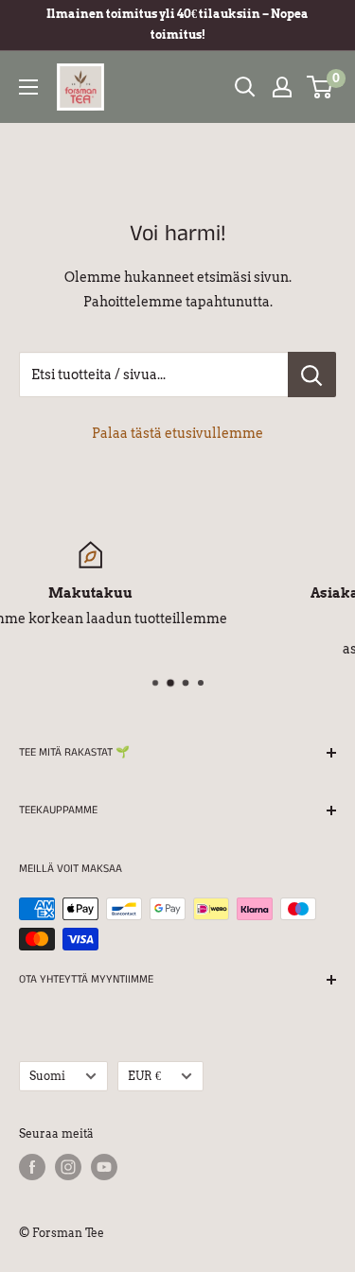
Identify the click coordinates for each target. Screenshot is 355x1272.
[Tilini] (282, 87)
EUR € (144, 1076)
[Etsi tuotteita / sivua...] (312, 374)
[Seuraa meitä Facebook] (32, 1167)
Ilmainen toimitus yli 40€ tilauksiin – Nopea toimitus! (177, 24)
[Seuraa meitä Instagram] (68, 1167)
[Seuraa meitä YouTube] (104, 1167)
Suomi (47, 1076)
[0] (320, 87)
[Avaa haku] (245, 87)
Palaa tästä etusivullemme (177, 433)
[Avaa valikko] (28, 87)
